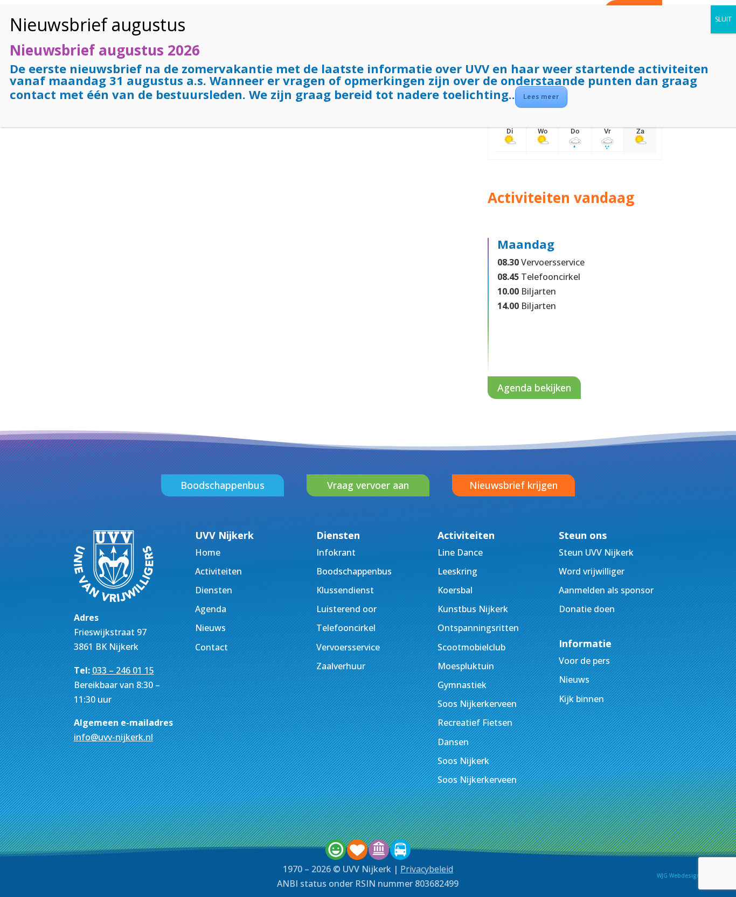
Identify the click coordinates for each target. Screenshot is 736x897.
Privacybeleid (426, 869)
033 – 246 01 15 (123, 670)
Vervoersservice (348, 647)
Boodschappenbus (222, 485)
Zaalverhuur (340, 666)
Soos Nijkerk (463, 761)
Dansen (453, 742)
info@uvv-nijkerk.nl (113, 737)
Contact (211, 647)
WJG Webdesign (678, 875)
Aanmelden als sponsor (606, 590)
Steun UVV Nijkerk (596, 552)
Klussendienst (345, 590)
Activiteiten (218, 571)
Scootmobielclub (471, 647)
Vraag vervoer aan (368, 485)
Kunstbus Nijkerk (473, 609)
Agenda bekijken (534, 387)
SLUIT (723, 19)
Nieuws (210, 628)
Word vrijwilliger (591, 571)
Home (207, 552)
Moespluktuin (466, 666)
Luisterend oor (346, 609)
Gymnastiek (462, 685)
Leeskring (457, 571)
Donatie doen (587, 609)
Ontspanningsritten (478, 628)
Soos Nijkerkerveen (477, 704)
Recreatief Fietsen (475, 722)
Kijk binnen (581, 699)
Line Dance (460, 552)
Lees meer (541, 96)
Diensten (213, 590)
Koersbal (455, 590)
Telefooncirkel (346, 628)
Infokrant (336, 552)
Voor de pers (584, 661)
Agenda (210, 609)
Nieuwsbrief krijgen (513, 485)
